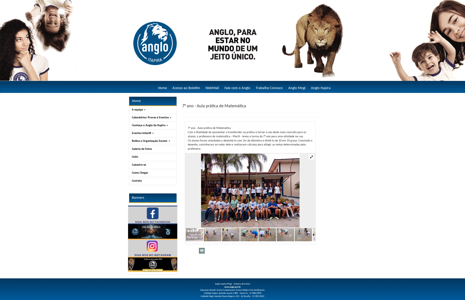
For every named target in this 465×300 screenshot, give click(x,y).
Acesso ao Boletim (186, 88)
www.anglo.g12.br (232, 287)
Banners (138, 198)
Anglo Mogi (297, 88)
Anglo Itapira (321, 88)
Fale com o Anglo (237, 88)
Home (162, 88)
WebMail (212, 88)
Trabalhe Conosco (269, 88)
